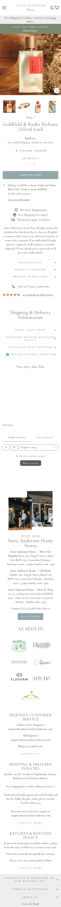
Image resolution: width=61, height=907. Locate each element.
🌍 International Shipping (30, 354)
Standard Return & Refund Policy (30, 339)
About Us (29, 897)
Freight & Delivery (30, 276)
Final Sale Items (30, 330)
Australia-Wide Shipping (30, 347)
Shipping (25, 142)
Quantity (30, 158)
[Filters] (14, 447)
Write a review (30, 463)
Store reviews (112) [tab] (44, 437)
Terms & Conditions (29, 889)
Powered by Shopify (30, 904)
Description (30, 262)
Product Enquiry (30, 269)
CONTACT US (30, 753)
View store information (19, 199)
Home (29, 117)
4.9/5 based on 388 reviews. (38, 294)
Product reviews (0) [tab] (17, 437)
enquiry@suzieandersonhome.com (31, 740)
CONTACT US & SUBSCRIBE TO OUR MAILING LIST (29, 879)
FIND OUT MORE (30, 823)
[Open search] (6, 447)
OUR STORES (30, 616)
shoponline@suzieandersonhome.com (30, 729)
